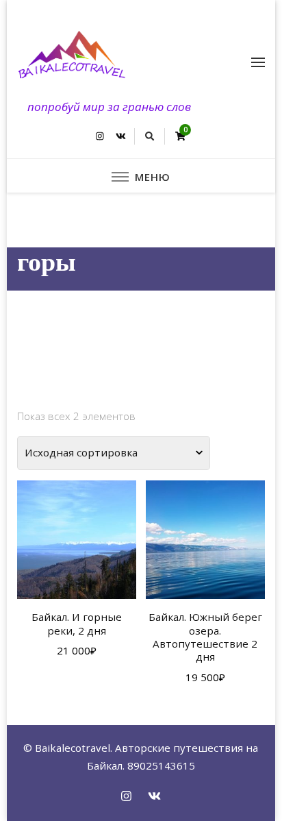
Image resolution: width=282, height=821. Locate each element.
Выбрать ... (76, 546)
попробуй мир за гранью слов (109, 106)
